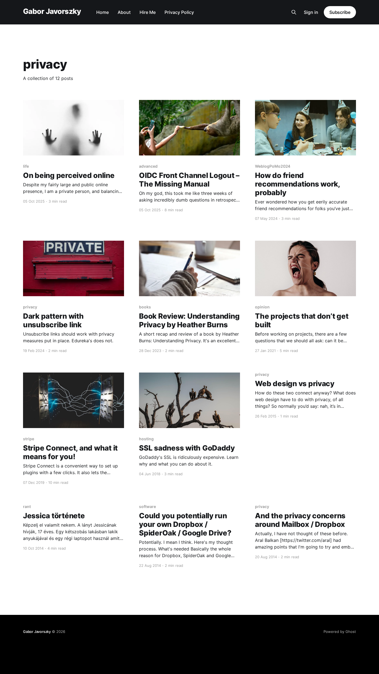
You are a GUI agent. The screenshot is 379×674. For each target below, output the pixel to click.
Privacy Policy (179, 12)
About (124, 12)
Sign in (311, 12)
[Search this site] (293, 12)
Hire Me (148, 12)
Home (102, 12)
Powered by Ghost (340, 631)
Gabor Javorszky (52, 11)
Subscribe (339, 12)
